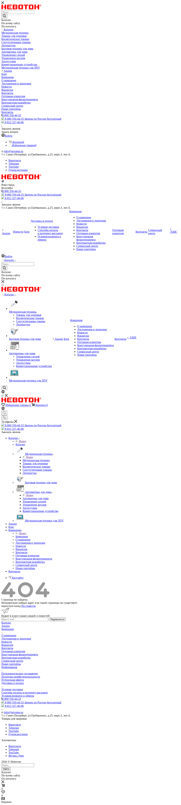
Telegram (13, 163)
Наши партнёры (11, 663)
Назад (22, 441)
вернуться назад (11, 605)
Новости (6, 641)
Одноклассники (18, 169)
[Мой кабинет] (3, 392)
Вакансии (7, 644)
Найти (6, 769)
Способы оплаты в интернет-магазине (24, 692)
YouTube (13, 166)
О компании (8, 635)
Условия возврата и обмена (17, 695)
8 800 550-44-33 (11, 115)
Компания (22, 536)
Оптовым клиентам (13, 651)
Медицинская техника (36, 460)
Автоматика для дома (36, 498)
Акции (5, 625)
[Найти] (4, 16)
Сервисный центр (12, 660)
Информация (9, 667)
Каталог (20, 444)
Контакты (7, 648)
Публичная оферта (12, 679)
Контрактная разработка (16, 657)
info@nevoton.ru (13, 151)
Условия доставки (12, 689)
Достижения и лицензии (16, 638)
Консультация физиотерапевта (19, 654)
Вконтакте (14, 160)
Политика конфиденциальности (20, 676)
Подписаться (57, 619)
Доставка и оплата (12, 683)
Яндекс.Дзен (16, 755)
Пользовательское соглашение (19, 673)
